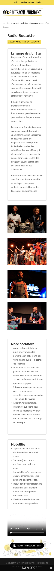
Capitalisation (33, 42)
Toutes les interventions (28, 545)
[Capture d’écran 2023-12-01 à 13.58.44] (27, 329)
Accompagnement (17, 42)
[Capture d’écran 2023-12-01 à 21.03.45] (27, 265)
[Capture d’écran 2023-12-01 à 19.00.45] (27, 297)
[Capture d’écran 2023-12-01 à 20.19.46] (27, 233)
